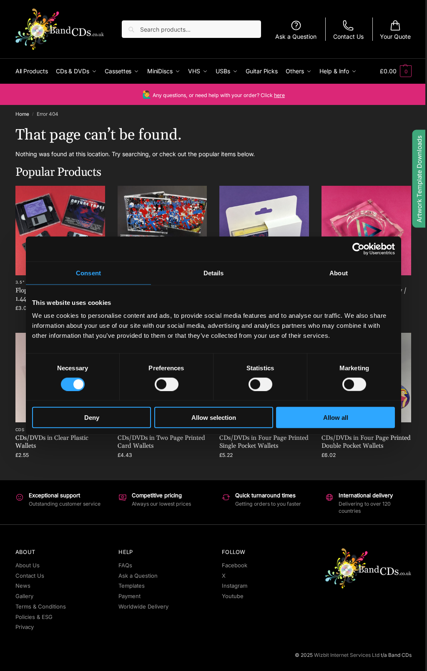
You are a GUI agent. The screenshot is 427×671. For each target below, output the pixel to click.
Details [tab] (213, 272)
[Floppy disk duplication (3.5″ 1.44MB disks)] (60, 230)
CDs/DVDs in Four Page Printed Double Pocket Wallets (366, 442)
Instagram (234, 585)
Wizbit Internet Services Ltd (346, 655)
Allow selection (213, 417)
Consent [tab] (88, 272)
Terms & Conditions (40, 606)
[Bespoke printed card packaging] (264, 230)
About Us (27, 565)
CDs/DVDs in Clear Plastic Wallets (51, 442)
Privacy (24, 627)
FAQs (125, 565)
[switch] (166, 384)
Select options (60, 472)
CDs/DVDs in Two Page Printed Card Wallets (161, 442)
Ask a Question (295, 36)
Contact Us (348, 36)
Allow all (335, 417)
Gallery (24, 596)
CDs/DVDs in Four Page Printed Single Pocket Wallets (264, 442)
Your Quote (395, 36)
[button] (396, 71)
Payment (129, 596)
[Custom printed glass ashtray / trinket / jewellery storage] (366, 230)
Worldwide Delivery (143, 606)
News (22, 585)
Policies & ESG (34, 617)
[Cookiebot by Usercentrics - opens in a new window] (358, 248)
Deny (91, 417)
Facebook (234, 565)
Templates (131, 585)
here (279, 95)
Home (22, 114)
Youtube (233, 596)
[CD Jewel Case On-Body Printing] (162, 230)
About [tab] (338, 272)
